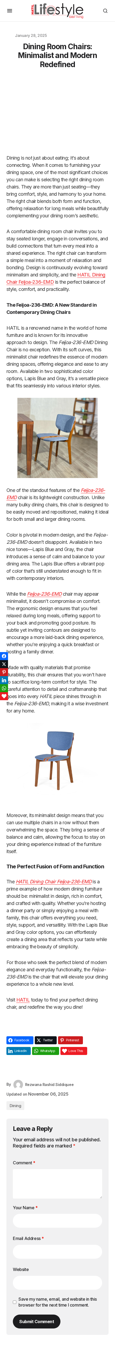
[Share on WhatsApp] (4, 688)
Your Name (25, 1207)
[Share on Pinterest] (4, 672)
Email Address (28, 1238)
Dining (15, 1105)
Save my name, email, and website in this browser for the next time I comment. (57, 1302)
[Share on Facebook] (4, 656)
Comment (24, 1162)
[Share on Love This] (4, 696)
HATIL (23, 1000)
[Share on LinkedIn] (4, 680)
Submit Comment (36, 1321)
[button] (9, 10)
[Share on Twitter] (4, 664)
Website (21, 1269)
